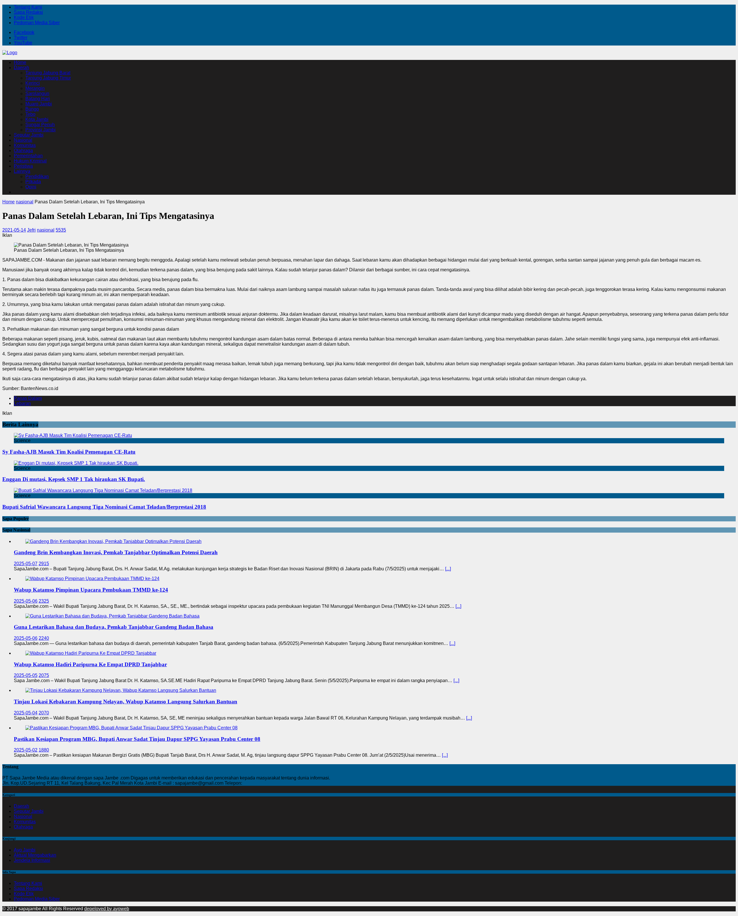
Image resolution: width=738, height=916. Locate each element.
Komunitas (25, 145)
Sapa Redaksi (28, 12)
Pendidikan (37, 176)
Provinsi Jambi (40, 129)
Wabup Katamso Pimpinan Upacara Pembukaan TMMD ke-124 (91, 590)
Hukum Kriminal (30, 160)
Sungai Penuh (40, 124)
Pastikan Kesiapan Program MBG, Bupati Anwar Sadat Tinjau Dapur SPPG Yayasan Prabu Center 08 (137, 739)
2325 (44, 601)
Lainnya (22, 171)
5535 (61, 230)
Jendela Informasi (32, 860)
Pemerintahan (28, 155)
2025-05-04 (25, 712)
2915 (44, 563)
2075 (44, 675)
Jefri (31, 230)
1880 (44, 749)
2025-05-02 (25, 749)
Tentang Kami (28, 7)
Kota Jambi (36, 119)
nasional (45, 230)
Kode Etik (24, 17)
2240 (44, 638)
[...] (448, 568)
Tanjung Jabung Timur (48, 77)
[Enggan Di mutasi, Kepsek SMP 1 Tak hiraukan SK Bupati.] (76, 463)
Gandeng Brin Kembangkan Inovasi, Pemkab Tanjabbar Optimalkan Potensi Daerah (116, 552)
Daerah (21, 67)
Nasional (23, 140)
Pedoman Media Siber (37, 22)
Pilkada (33, 181)
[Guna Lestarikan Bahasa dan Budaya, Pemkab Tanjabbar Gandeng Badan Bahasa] (112, 616)
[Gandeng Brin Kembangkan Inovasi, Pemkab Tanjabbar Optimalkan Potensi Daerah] (113, 541)
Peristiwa (23, 166)
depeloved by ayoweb (106, 908)
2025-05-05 (25, 675)
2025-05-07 (25, 563)
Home (20, 62)
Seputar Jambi (29, 135)
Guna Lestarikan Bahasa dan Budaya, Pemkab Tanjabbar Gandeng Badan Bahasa (113, 627)
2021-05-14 (14, 230)
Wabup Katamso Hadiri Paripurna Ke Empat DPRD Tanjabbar (90, 664)
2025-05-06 (25, 601)
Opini (30, 186)
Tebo (30, 114)
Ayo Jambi (24, 849)
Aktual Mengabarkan (35, 855)
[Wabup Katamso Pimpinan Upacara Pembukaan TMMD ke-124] (92, 578)
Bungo (32, 109)
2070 (44, 712)
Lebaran (22, 403)
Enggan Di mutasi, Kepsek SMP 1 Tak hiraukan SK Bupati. (73, 479)
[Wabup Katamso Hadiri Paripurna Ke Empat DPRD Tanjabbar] (90, 653)
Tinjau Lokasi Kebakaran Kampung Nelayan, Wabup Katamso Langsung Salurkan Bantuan (125, 702)
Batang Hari (37, 98)
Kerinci (32, 83)
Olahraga (23, 150)
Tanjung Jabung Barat (47, 72)
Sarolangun (37, 93)
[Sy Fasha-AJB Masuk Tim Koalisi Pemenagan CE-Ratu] (73, 435)
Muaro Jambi (38, 103)
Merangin (35, 88)
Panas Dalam (28, 398)
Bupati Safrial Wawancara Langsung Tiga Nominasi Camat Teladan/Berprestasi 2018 (104, 507)
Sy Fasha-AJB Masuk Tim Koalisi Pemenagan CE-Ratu (68, 452)
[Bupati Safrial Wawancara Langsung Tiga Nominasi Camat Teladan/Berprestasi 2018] (103, 490)
